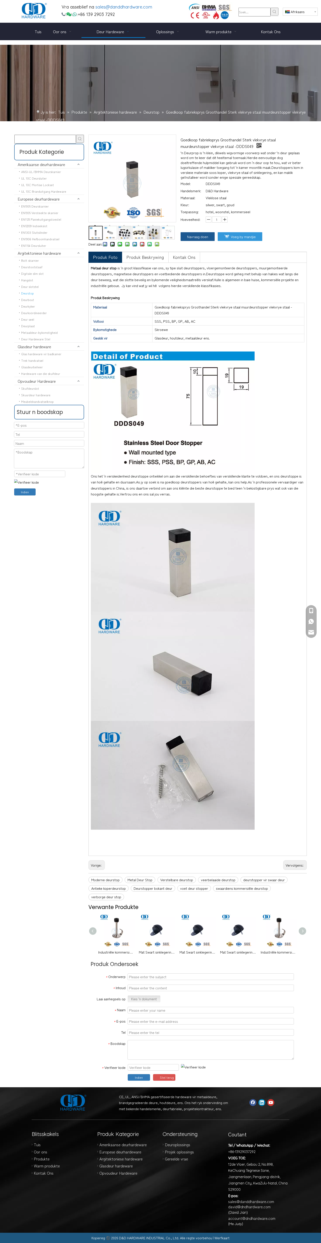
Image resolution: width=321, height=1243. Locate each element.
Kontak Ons (184, 257)
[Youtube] (270, 1102)
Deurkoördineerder (34, 313)
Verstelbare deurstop (176, 879)
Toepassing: (190, 211)
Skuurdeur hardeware (35, 395)
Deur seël (27, 319)
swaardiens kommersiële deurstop (242, 888)
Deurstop (27, 293)
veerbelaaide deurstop (218, 879)
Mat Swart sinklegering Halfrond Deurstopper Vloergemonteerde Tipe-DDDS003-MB (157, 952)
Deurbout (27, 300)
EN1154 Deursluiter (33, 245)
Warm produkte (47, 1166)
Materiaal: (188, 197)
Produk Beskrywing (145, 257)
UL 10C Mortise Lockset (37, 185)
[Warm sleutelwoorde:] (274, 12)
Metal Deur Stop (140, 879)
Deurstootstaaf (31, 267)
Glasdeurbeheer (32, 367)
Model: (186, 183)
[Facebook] (252, 1102)
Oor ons (40, 1152)
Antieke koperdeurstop (108, 888)
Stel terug (167, 1077)
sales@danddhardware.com (123, 7)
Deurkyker (28, 306)
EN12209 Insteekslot (34, 226)
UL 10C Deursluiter (34, 178)
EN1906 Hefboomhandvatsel (40, 239)
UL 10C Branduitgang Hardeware (43, 191)
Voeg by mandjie (243, 236)
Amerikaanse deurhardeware (41, 164)
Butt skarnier (30, 260)
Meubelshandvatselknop (37, 401)
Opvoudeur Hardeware (37, 381)
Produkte (42, 1159)
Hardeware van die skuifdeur (40, 373)
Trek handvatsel (32, 360)
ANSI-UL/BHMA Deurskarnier (41, 172)
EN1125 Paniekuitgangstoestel (41, 219)
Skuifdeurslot (30, 388)
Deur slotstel (30, 286)
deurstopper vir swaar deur (264, 879)
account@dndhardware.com (251, 1218)
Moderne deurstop (105, 879)
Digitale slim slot (32, 273)
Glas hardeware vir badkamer (41, 354)
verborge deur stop (106, 896)
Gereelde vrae (176, 1159)
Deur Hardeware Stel (35, 339)
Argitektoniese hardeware (39, 253)
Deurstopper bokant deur (153, 888)
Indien (25, 492)
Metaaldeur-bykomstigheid (39, 332)
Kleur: (185, 204)
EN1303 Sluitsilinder (34, 232)
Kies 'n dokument (144, 998)
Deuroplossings (177, 1144)
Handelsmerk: (191, 190)
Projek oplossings (179, 1152)
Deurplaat (28, 326)
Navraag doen (197, 236)
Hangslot (27, 280)
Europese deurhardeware (39, 199)
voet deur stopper (194, 888)
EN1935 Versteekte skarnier (39, 213)
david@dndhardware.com (249, 1206)
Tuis (37, 1144)
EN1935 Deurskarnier (35, 206)
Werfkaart (222, 1237)
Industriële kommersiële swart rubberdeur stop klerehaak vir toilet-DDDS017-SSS (116, 952)
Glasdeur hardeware (34, 346)
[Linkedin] (261, 1102)
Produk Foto (105, 257)
